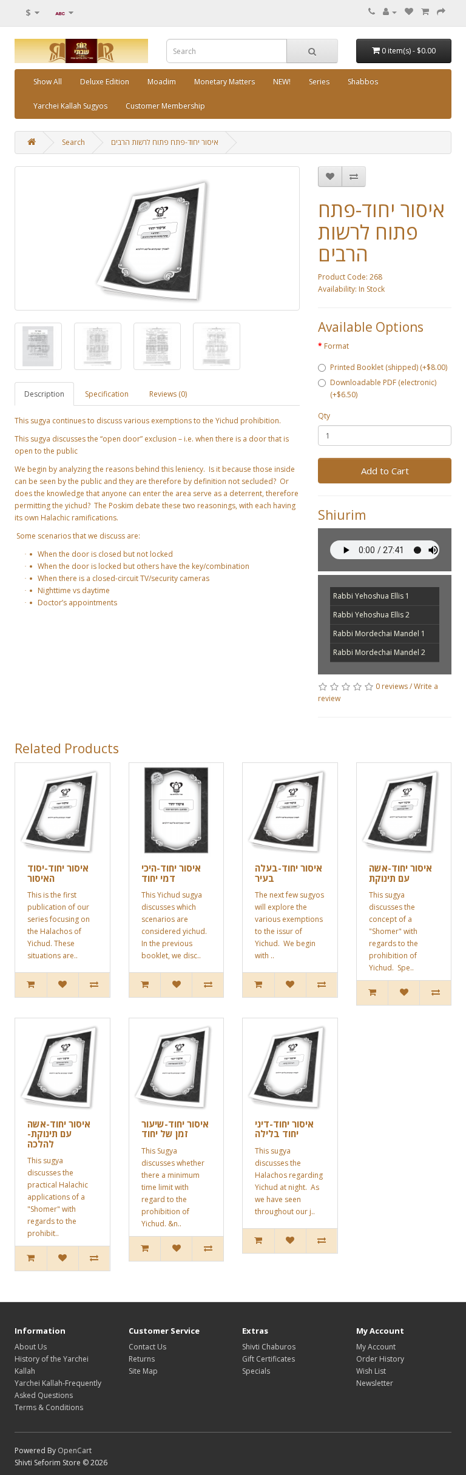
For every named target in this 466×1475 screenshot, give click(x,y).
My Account (376, 1347)
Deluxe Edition (104, 81)
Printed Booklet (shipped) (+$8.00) (388, 367)
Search (73, 142)
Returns (142, 1359)
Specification (107, 394)
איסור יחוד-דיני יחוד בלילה (284, 1129)
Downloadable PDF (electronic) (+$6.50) (383, 388)
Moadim (161, 81)
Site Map (143, 1371)
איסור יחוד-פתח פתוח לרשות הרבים (164, 142)
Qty (324, 416)
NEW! (282, 81)
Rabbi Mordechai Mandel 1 (379, 633)
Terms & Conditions (49, 1407)
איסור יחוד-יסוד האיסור (58, 873)
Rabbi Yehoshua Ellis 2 (371, 615)
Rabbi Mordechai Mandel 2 (379, 652)
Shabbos (363, 81)
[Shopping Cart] (425, 12)
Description (44, 394)
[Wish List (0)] (409, 12)
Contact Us (147, 1347)
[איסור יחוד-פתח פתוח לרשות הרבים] (157, 238)
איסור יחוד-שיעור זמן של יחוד (175, 1129)
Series (319, 81)
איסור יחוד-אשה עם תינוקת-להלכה (58, 1134)
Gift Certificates (268, 1359)
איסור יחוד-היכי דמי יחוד (171, 873)
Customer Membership (165, 106)
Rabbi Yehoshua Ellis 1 (371, 596)
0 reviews (392, 686)
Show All (47, 81)
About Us (31, 1347)
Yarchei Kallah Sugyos (70, 106)
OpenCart (75, 1450)
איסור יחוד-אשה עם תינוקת (400, 873)
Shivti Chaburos (268, 1347)
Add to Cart (385, 471)
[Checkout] (441, 12)
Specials (256, 1371)
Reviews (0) (168, 394)
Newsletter (374, 1383)
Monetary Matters (224, 81)
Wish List (371, 1371)
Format (336, 346)
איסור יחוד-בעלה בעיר (288, 873)
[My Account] (390, 12)
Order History (380, 1359)
